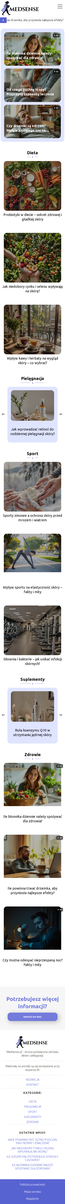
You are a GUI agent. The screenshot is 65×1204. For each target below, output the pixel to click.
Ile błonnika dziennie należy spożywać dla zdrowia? (28, 55)
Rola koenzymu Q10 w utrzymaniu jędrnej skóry (32, 732)
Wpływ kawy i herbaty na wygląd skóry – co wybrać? (32, 360)
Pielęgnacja (32, 378)
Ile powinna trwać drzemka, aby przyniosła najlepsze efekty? (32, 890)
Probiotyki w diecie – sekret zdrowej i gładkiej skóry (32, 217)
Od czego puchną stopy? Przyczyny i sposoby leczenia (30, 91)
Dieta (32, 152)
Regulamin (32, 1198)
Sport (32, 453)
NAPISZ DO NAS (32, 1017)
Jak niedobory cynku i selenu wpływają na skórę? (32, 288)
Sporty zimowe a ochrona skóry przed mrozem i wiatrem (32, 517)
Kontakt (32, 1084)
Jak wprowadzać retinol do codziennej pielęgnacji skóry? (32, 431)
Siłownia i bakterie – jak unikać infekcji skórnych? (32, 661)
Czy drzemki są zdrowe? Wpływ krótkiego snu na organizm (26, 128)
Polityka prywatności (32, 1184)
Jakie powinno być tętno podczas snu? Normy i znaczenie (32, 1141)
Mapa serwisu (32, 1191)
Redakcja (32, 1079)
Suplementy (32, 679)
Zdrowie (32, 754)
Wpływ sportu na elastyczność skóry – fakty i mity (32, 589)
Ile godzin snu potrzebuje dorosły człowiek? (32, 1158)
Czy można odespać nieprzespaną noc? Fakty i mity (33, 962)
